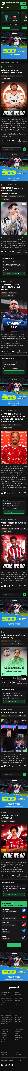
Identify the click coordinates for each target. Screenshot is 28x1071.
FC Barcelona (18, 1043)
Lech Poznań (4, 1035)
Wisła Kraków (4, 1033)
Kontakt (17, 992)
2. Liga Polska (18, 1004)
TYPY (14, 28)
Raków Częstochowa (5, 1050)
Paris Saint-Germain (19, 1050)
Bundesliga (17, 1011)
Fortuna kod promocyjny (6, 1013)
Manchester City (18, 1037)
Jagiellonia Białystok (5, 1043)
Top (17, 62)
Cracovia (3, 1041)
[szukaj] (19, 8)
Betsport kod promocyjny (7, 1004)
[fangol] (14, 987)
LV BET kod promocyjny (6, 1011)
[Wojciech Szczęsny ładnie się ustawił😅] (14, 656)
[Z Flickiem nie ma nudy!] (14, 736)
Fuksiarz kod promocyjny (6, 1009)
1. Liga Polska (18, 1002)
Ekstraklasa (17, 1000)
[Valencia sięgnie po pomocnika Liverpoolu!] (14, 102)
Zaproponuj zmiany (6, 992)
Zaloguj (24, 7)
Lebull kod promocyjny (6, 1002)
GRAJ (6, 28)
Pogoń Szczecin (4, 1045)
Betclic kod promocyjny (6, 1019)
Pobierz (23, 3)
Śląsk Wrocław (4, 1039)
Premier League (18, 1006)
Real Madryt (17, 1041)
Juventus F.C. (18, 1052)
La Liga (16, 1009)
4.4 (10, 24)
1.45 (16, 24)
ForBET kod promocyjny (6, 1021)
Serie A (16, 1013)
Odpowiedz (14, 270)
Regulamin (4, 994)
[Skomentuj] (24, 149)
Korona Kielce (4, 1054)
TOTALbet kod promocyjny (4, 1024)
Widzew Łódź (4, 1048)
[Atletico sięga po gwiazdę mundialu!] (14, 551)
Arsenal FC (17, 1031)
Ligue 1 (16, 1015)
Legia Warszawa (4, 1031)
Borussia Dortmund (19, 1048)
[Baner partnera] (14, 45)
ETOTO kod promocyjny (6, 1000)
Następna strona (13, 945)
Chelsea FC (17, 1033)
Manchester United (19, 1039)
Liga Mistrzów (18, 1017)
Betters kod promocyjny (6, 1017)
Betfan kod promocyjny (6, 1015)
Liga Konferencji (18, 1021)
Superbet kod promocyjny (7, 1006)
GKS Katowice (4, 1052)
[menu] (2, 7)
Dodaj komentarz (14, 273)
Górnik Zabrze (4, 1037)
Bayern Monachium (19, 1045)
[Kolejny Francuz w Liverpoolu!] (14, 842)
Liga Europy (17, 1019)
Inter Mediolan (18, 1054)
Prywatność (18, 994)
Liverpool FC (17, 1035)
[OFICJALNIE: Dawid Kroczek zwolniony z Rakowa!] (14, 315)
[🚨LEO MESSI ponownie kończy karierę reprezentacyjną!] (14, 217)
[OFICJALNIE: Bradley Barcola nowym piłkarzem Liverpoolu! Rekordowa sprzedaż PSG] (14, 450)
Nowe (12, 62)
